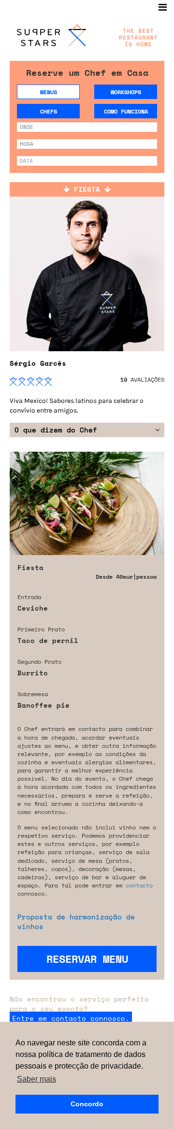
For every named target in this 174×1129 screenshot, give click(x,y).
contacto (139, 885)
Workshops (126, 92)
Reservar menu (87, 959)
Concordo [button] (87, 1104)
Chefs (48, 111)
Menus (48, 92)
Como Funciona (126, 111)
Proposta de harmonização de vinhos (76, 921)
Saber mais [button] (36, 1079)
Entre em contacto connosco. (71, 1018)
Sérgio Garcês (38, 363)
